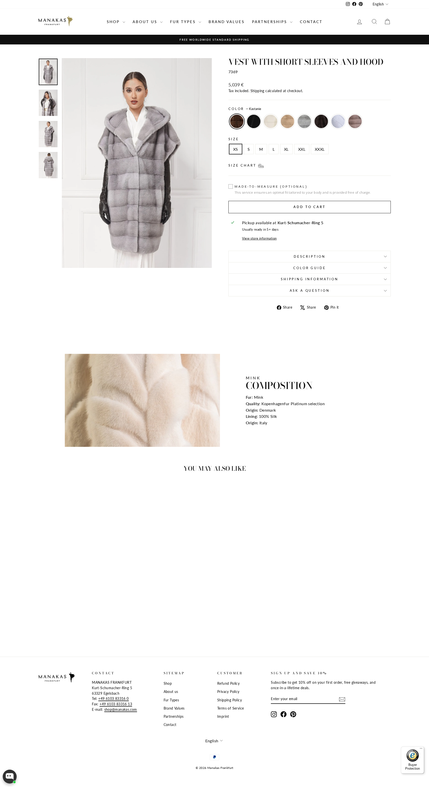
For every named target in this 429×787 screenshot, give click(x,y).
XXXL (320, 149)
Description (309, 256)
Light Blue (338, 121)
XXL (301, 149)
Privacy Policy (228, 692)
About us (146, 21)
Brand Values (227, 21)
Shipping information (309, 279)
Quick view (80, 605)
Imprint (223, 716)
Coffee (321, 121)
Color (244, 109)
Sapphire (304, 121)
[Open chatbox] (10, 777)
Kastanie (236, 121)
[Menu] (421, 749)
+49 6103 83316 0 (113, 699)
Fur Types (183, 21)
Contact (311, 21)
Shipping (257, 91)
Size (233, 139)
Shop (114, 21)
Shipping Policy (229, 700)
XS (235, 149)
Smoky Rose (355, 121)
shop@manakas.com (120, 710)
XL (286, 149)
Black (253, 121)
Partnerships (270, 21)
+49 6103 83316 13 (116, 704)
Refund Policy (228, 683)
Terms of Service (230, 708)
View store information (259, 238)
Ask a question (310, 290)
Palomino (287, 121)
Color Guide (309, 268)
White (270, 121)
